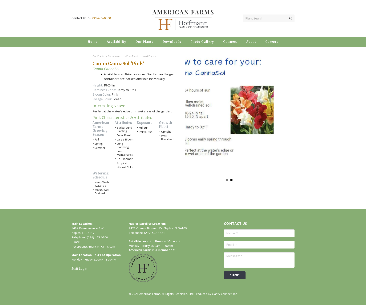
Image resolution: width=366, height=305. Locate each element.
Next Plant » (150, 56)
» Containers (112, 56)
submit (235, 275)
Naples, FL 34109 (175, 228)
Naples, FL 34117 (83, 233)
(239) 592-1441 (154, 233)
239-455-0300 (101, 18)
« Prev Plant (131, 56)
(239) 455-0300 (97, 237)
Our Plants (98, 56)
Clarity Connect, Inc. (225, 294)
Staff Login (79, 268)
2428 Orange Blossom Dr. (146, 228)
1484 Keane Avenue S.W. (87, 228)
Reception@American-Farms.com (93, 246)
